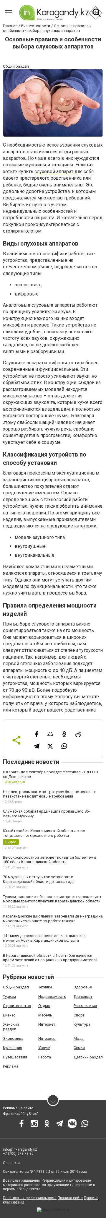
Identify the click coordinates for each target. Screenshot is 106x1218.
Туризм (9, 996)
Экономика (13, 1038)
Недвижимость (52, 996)
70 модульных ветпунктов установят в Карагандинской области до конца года (38, 879)
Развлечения (85, 1005)
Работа (44, 1057)
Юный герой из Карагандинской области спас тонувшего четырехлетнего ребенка (44, 833)
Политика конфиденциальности (30, 1198)
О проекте (11, 1163)
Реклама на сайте (18, 1108)
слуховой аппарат (53, 171)
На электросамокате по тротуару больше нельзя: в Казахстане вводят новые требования (50, 794)
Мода (79, 1038)
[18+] (54, 12)
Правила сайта (70, 1198)
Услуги (44, 1047)
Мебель (45, 1015)
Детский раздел (88, 1057)
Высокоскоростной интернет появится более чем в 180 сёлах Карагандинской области (50, 859)
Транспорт (83, 996)
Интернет (46, 1024)
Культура (82, 1024)
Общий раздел (16, 987)
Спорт (79, 1015)
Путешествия (15, 1057)
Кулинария (12, 1047)
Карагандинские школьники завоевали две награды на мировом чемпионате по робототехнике (53, 918)
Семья (79, 1047)
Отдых (44, 1005)
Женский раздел (11, 1026)
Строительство (17, 1005)
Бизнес (9, 1015)
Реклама (10, 1066)
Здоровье (83, 987)
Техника (45, 987)
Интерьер (47, 1038)
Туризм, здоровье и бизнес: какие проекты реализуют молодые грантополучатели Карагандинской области (52, 899)
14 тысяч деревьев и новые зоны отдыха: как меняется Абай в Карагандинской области (44, 938)
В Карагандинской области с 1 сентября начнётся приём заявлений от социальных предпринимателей (50, 957)
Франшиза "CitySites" (20, 1114)
